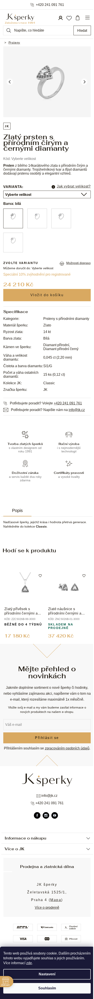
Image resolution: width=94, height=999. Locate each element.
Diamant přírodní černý (60, 349)
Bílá (46, 338)
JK (7, 126)
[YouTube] (54, 815)
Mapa (55, 900)
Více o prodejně (47, 907)
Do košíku (47, 295)
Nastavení (47, 974)
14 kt (47, 332)
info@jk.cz (77, 410)
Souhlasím (47, 988)
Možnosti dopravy (78, 263)
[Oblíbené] (68, 17)
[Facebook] (37, 815)
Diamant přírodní (56, 345)
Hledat (82, 30)
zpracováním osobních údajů (67, 748)
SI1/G (47, 366)
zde (29, 963)
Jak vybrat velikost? (74, 186)
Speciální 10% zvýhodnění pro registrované (37, 274)
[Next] (84, 81)
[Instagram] (46, 815)
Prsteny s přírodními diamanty (66, 319)
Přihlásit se (47, 738)
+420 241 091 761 (50, 5)
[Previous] (10, 81)
